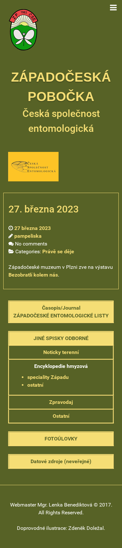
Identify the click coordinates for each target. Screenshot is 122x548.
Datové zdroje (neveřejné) (61, 461)
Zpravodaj (61, 402)
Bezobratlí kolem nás (33, 275)
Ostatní (61, 416)
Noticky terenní (61, 352)
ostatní (35, 385)
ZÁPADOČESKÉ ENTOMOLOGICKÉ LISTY (61, 316)
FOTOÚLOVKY (61, 439)
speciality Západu (48, 377)
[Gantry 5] (23, 29)
